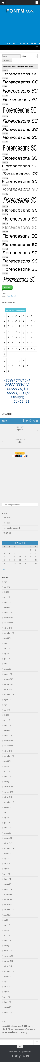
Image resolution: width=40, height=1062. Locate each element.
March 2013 (7, 940)
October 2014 (8, 843)
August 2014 (7, 853)
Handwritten (30, 1026)
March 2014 (7, 879)
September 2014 (9, 848)
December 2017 (8, 679)
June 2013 (7, 925)
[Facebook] (23, 420)
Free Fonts (7, 523)
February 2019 (8, 607)
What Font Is (7, 533)
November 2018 (8, 622)
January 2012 (8, 1012)
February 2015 (8, 833)
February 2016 (8, 781)
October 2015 (8, 797)
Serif (15, 1032)
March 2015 (7, 827)
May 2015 (6, 817)
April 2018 (7, 658)
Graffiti (25, 1025)
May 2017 (6, 715)
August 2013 (7, 915)
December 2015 (8, 786)
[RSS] (33, 420)
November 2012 (8, 961)
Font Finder (7, 517)
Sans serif (13, 296)
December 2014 (8, 838)
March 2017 (7, 725)
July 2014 (6, 858)
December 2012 (8, 956)
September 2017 (9, 694)
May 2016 (6, 766)
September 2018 (9, 633)
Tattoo (18, 1033)
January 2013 (8, 950)
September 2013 (9, 909)
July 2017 (6, 704)
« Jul (3, 569)
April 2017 (7, 720)
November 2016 (8, 745)
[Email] (37, 420)
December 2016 (8, 740)
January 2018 (8, 674)
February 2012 (8, 1007)
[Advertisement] (20, 30)
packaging (23, 1029)
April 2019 (7, 597)
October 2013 (8, 904)
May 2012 (6, 991)
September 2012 (9, 971)
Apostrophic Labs (22, 66)
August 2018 (7, 638)
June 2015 (7, 812)
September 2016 (9, 756)
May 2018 (6, 653)
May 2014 (6, 868)
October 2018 (8, 628)
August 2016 (7, 761)
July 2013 (6, 920)
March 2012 (7, 1002)
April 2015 (7, 822)
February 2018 (8, 669)
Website (31, 66)
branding (11, 1026)
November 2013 (8, 899)
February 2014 (8, 884)
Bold (7, 1025)
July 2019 (6, 581)
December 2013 (8, 894)
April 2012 (7, 997)
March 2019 (7, 602)
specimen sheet (20, 310)
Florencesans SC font (9, 66)
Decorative (20, 1026)
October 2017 (8, 689)
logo (15, 1029)
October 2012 (8, 966)
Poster (28, 1029)
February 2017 (8, 730)
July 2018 (6, 643)
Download (7, 287)
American (4, 1026)
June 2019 (7, 587)
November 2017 (8, 684)
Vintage (25, 1033)
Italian (12, 1029)
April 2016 (7, 771)
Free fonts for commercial (12, 528)
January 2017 (8, 735)
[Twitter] (27, 420)
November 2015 (8, 792)
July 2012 (6, 981)
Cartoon (15, 1026)
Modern (19, 1029)
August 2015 (7, 807)
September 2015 (9, 802)
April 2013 (7, 935)
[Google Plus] (30, 420)
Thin (21, 1032)
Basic (8, 296)
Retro (33, 1029)
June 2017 (7, 710)
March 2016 (7, 776)
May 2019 (6, 592)
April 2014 (7, 874)
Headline (6, 1029)
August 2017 (7, 699)
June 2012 (7, 986)
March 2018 (7, 663)
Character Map (10, 310)
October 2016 (8, 751)
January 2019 (8, 612)
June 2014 (7, 863)
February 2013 (8, 945)
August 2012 (7, 976)
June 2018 (7, 648)
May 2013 (6, 930)
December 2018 (8, 617)
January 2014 (8, 889)
